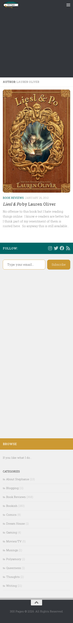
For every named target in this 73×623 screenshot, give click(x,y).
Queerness (13, 568)
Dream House (15, 523)
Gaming (11, 532)
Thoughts (13, 577)
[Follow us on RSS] (68, 248)
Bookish (11, 506)
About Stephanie (17, 479)
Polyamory (13, 559)
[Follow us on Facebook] (62, 248)
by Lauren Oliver (29, 204)
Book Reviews (13, 198)
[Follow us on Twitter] (56, 248)
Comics (11, 514)
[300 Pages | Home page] (13, 5)
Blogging (12, 488)
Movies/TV (14, 541)
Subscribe (59, 264)
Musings (12, 550)
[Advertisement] (36, 39)
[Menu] (68, 4)
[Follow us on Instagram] (50, 248)
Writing (11, 585)
